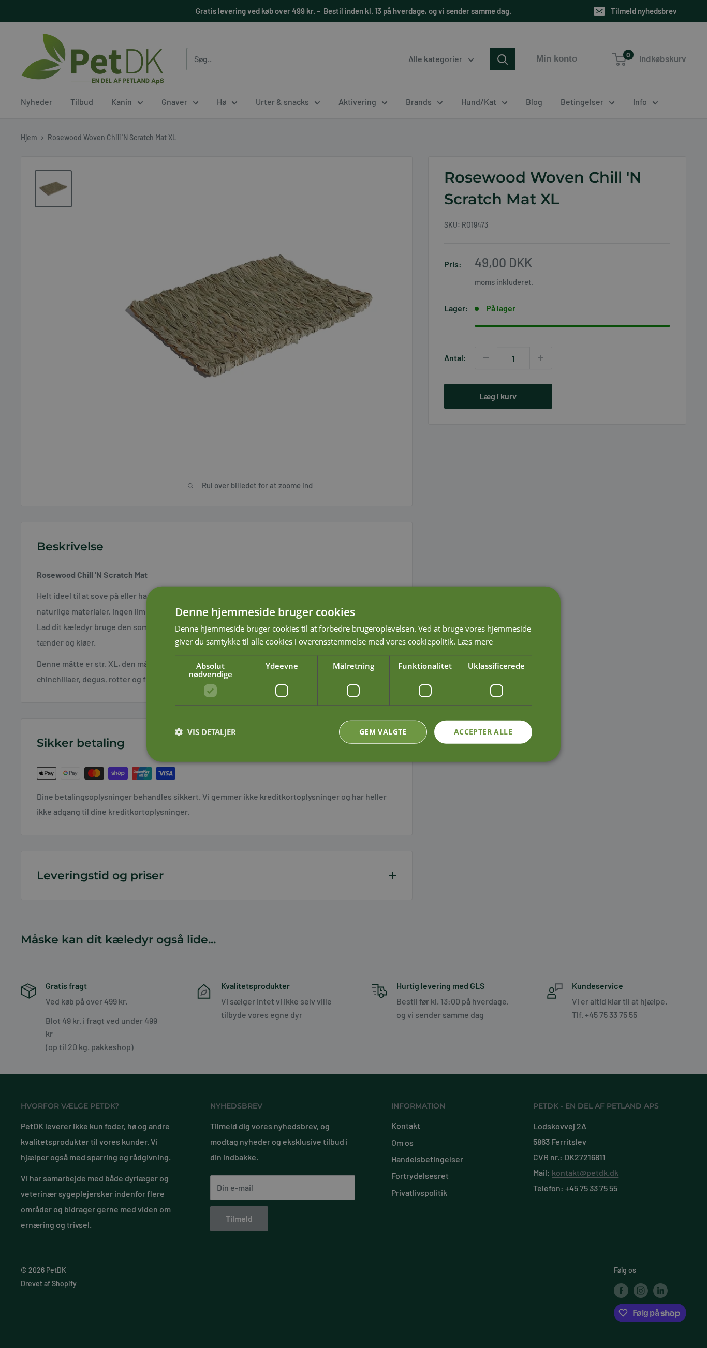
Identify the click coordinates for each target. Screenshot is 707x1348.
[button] (205, 732)
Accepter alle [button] (483, 732)
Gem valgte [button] (383, 732)
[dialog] (353, 674)
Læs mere (475, 641)
